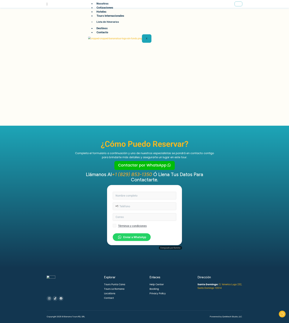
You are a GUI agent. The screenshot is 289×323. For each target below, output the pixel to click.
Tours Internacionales (110, 15)
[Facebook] (61, 298)
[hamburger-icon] (238, 4)
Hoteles (101, 11)
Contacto (102, 32)
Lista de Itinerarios (107, 21)
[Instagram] (49, 298)
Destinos (102, 28)
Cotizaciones (104, 7)
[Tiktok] (55, 298)
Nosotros (102, 3)
